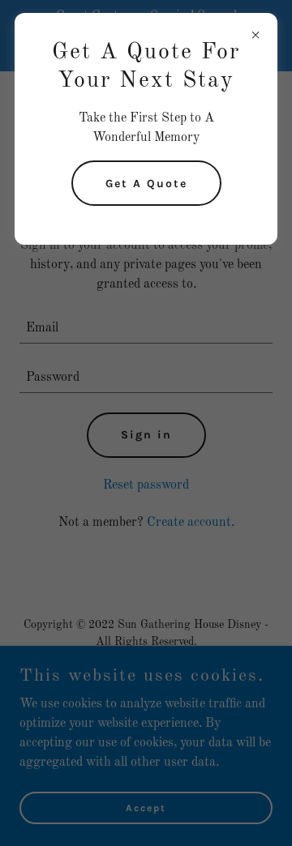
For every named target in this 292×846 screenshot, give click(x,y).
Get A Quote (146, 183)
